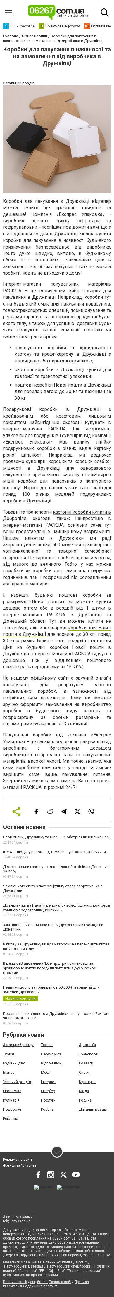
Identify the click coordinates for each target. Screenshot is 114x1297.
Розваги (86, 1063)
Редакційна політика (40, 1286)
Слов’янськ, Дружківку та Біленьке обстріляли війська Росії (56, 837)
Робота (47, 1109)
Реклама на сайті (17, 1160)
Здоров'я (87, 1045)
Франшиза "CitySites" (20, 1165)
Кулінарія (11, 1100)
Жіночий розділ (17, 1082)
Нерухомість (52, 1054)
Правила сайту (61, 1282)
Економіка (12, 1091)
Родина (85, 1100)
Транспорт (88, 1054)
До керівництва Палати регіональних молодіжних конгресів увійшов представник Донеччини (56, 907)
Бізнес (8, 1072)
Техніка (47, 1045)
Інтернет (48, 1082)
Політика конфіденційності (25, 1282)
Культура (87, 1082)
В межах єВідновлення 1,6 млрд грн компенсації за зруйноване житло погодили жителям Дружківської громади (49, 968)
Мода (84, 1091)
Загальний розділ (18, 1045)
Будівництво (14, 1063)
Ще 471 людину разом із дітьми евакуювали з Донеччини (54, 852)
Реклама (10, 1118)
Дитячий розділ (93, 1109)
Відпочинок (51, 1063)
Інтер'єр (48, 1091)
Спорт (84, 1072)
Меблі (46, 1072)
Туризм (9, 1054)
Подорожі (12, 1109)
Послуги (48, 1100)
